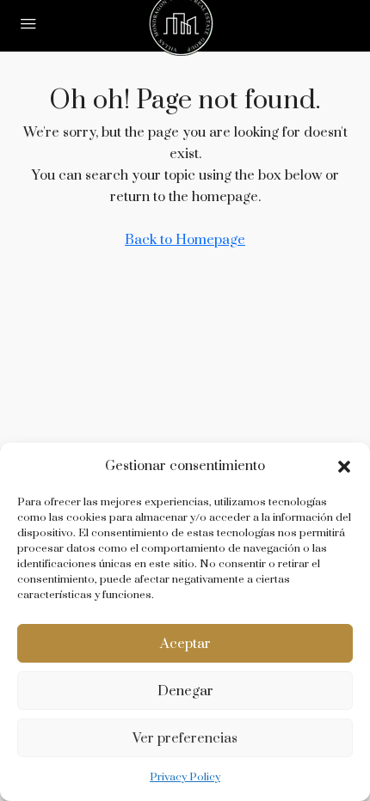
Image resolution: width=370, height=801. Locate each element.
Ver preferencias (185, 738)
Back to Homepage (185, 239)
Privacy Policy (185, 777)
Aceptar (185, 643)
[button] (344, 466)
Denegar (185, 691)
